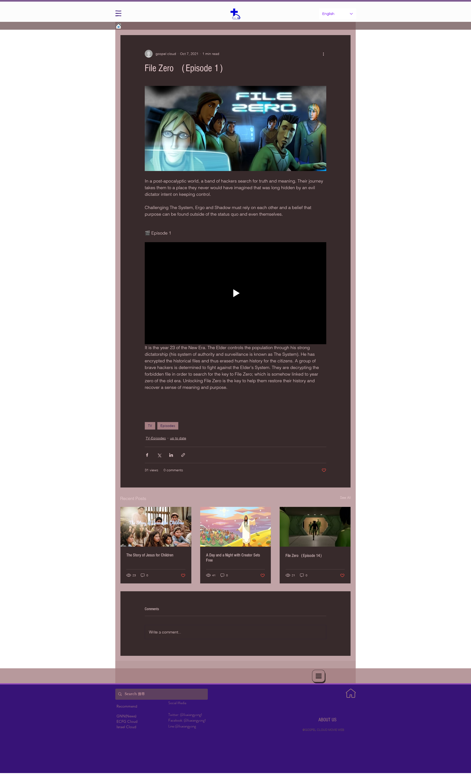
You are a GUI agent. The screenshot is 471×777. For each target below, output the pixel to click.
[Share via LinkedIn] (171, 455)
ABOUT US (327, 720)
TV (150, 425)
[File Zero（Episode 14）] (315, 527)
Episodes (167, 425)
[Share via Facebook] (147, 455)
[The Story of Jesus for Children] (155, 527)
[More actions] (323, 54)
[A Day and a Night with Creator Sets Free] (235, 527)
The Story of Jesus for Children (149, 555)
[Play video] (235, 293)
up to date (178, 438)
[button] (118, 13)
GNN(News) (126, 716)
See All (345, 497)
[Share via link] (183, 455)
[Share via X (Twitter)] (159, 455)
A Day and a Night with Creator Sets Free (233, 558)
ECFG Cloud (127, 721)
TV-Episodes (156, 438)
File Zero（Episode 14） (305, 555)
